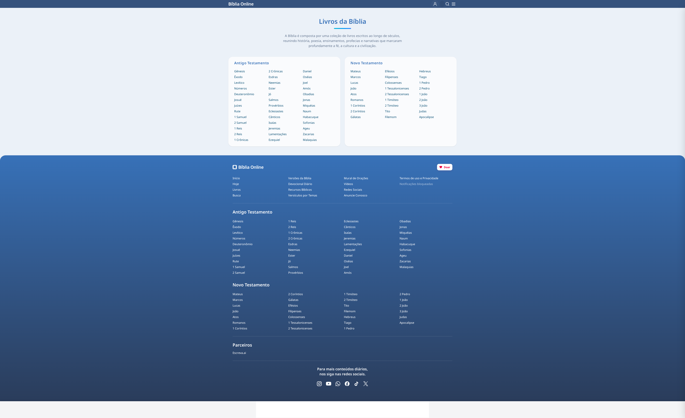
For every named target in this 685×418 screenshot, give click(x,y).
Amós (307, 88)
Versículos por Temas (302, 195)
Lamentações (278, 134)
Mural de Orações (356, 178)
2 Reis (238, 134)
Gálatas (356, 117)
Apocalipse (426, 117)
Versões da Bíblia (299, 178)
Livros (237, 190)
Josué (238, 100)
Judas (423, 111)
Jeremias (274, 128)
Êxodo (238, 77)
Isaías (272, 123)
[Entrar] (435, 4)
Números (240, 88)
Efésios (390, 71)
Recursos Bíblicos (300, 190)
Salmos (273, 100)
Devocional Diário (300, 184)
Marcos (356, 77)
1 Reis (238, 128)
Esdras (273, 77)
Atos (354, 94)
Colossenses (393, 83)
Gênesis (239, 71)
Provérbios (276, 105)
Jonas (306, 100)
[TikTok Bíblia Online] (356, 384)
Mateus (356, 71)
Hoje (236, 184)
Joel (305, 83)
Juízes (238, 105)
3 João (423, 105)
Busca (237, 195)
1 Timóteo (392, 100)
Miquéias (309, 105)
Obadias (308, 94)
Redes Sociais (353, 190)
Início (236, 178)
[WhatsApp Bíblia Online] (338, 384)
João (353, 88)
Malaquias (310, 140)
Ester (272, 88)
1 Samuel (240, 117)
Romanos (357, 100)
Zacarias (308, 134)
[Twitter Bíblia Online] (366, 384)
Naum (307, 111)
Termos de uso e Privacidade (419, 178)
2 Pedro (424, 88)
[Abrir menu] (453, 4)
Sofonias (309, 123)
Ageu (306, 128)
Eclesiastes (276, 111)
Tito (387, 111)
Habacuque (310, 117)
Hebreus (425, 71)
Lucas (354, 83)
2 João (423, 100)
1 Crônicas (241, 140)
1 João (423, 94)
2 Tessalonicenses (397, 94)
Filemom (391, 117)
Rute (237, 111)
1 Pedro (424, 83)
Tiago (423, 77)
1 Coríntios (358, 105)
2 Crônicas (276, 71)
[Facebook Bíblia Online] (347, 384)
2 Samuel (240, 123)
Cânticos (274, 117)
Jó (270, 94)
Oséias (307, 77)
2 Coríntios (358, 111)
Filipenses (391, 77)
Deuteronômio (244, 94)
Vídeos (348, 184)
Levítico (239, 83)
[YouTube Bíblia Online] (328, 384)
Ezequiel (274, 140)
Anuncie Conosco (355, 195)
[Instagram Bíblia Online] (319, 384)
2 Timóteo (392, 105)
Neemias (274, 83)
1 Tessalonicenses (397, 88)
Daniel (307, 71)
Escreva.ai (239, 353)
